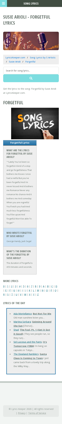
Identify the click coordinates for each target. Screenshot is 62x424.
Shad (16, 329)
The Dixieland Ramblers (26, 354)
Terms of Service (37, 413)
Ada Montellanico (23, 313)
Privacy (21, 413)
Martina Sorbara (22, 321)
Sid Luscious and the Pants (28, 341)
